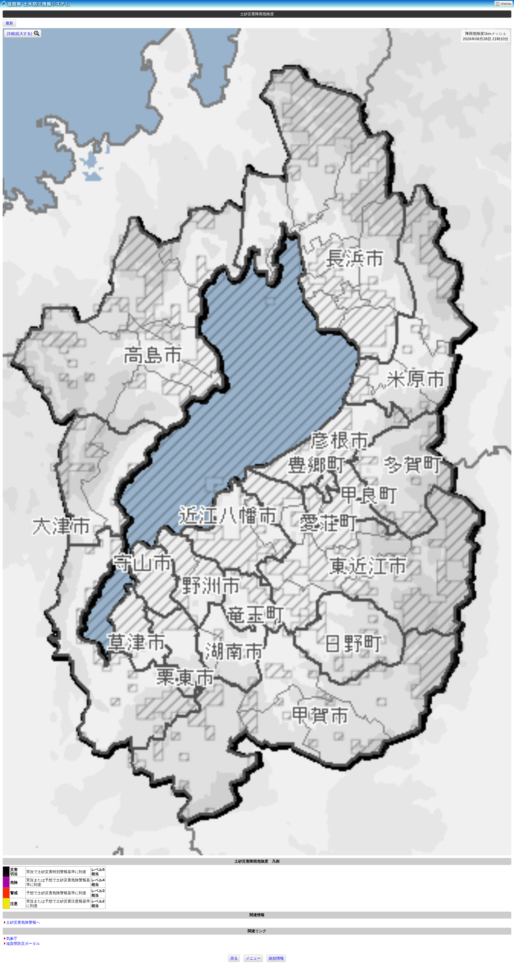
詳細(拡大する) (19, 33)
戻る (234, 958)
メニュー (253, 958)
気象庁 (11, 938)
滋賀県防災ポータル (23, 943)
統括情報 (276, 958)
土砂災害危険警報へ (23, 922)
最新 (9, 23)
